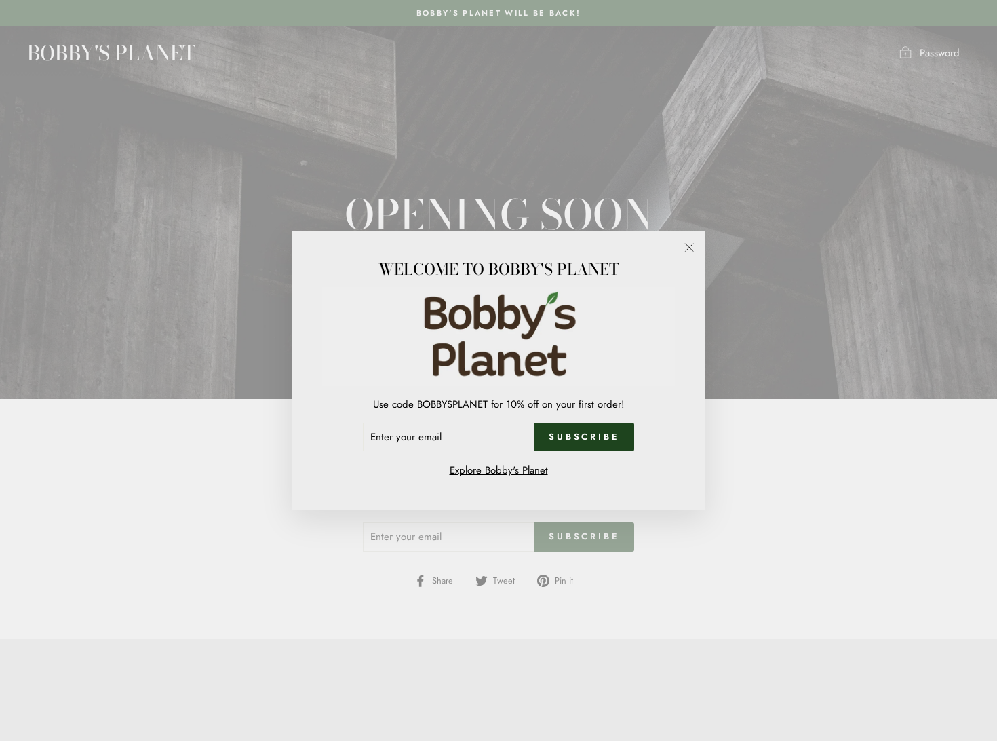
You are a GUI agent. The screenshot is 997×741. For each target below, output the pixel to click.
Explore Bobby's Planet (499, 470)
